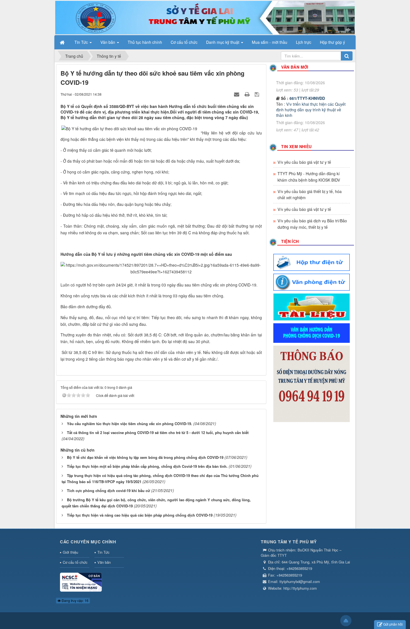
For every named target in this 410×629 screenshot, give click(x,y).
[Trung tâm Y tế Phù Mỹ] (205, 17)
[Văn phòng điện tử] (311, 281)
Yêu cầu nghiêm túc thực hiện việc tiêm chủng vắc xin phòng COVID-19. (129, 423)
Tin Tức (103, 552)
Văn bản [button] (108, 42)
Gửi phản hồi (393, 624)
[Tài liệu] (311, 306)
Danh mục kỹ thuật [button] (223, 42)
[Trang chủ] (63, 42)
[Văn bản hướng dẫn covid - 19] (311, 332)
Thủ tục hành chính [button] (145, 42)
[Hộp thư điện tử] (311, 261)
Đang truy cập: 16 (74, 600)
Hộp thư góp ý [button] (332, 42)
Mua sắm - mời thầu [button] (269, 42)
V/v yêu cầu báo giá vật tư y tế (304, 162)
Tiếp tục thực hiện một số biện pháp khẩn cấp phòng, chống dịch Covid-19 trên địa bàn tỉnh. (147, 466)
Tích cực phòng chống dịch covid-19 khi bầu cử (108, 490)
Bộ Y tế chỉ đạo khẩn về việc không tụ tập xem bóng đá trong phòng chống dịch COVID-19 (145, 457)
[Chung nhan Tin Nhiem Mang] (81, 581)
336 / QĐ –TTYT (304, 128)
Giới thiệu (70, 552)
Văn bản (104, 562)
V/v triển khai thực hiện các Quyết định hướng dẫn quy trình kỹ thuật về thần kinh (311, 100)
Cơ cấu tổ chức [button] (184, 42)
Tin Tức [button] (81, 42)
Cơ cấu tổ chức (75, 562)
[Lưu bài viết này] (258, 94)
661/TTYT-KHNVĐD (307, 88)
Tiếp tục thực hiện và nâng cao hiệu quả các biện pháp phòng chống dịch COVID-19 (140, 515)
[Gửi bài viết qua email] (237, 94)
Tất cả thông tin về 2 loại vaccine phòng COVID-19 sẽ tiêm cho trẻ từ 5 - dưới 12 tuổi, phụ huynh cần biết (158, 432)
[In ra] (248, 94)
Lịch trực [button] (303, 42)
